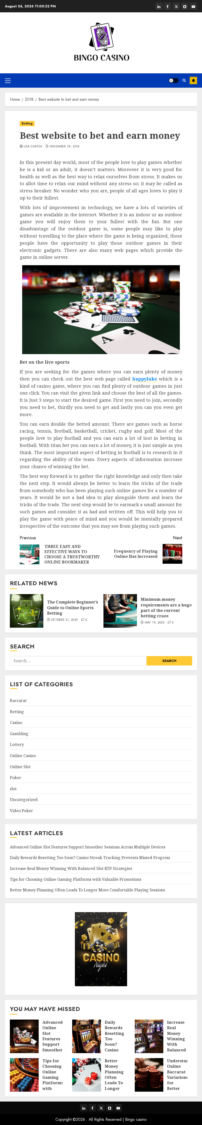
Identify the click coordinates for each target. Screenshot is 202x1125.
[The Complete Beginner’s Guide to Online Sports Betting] (26, 611)
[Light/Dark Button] (174, 80)
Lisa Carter (33, 147)
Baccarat (18, 700)
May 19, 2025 (154, 623)
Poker (15, 777)
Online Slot (20, 766)
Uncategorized (24, 799)
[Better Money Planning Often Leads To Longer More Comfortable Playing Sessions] (86, 1075)
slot (13, 788)
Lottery (17, 744)
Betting (27, 123)
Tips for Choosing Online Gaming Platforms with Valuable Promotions (75, 879)
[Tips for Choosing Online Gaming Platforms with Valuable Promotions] (24, 1075)
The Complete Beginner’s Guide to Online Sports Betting (72, 607)
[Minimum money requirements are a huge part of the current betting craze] (120, 611)
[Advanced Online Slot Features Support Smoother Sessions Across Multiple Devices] (24, 1036)
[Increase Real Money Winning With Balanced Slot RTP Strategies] (149, 1036)
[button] (8, 80)
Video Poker (21, 810)
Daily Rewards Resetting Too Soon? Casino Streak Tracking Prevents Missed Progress (90, 857)
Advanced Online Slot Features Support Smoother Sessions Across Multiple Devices (87, 847)
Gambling (19, 733)
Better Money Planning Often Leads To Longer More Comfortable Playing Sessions (87, 890)
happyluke (144, 379)
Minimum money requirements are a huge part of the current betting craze (166, 608)
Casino (16, 722)
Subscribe (193, 80)
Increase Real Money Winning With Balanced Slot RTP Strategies (71, 868)
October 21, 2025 (64, 620)
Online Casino (23, 755)
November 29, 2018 (65, 147)
